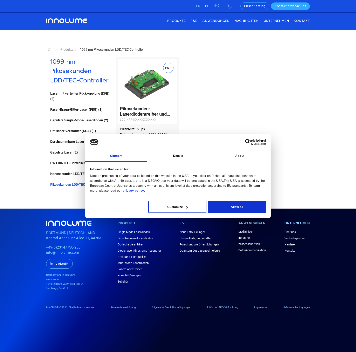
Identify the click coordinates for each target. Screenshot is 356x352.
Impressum (260, 307)
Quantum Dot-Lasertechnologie (200, 250)
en (198, 6)
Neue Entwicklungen (193, 232)
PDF (168, 68)
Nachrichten (246, 20)
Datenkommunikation (252, 250)
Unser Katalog (255, 6)
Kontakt (302, 20)
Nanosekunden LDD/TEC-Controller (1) (79, 174)
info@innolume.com (62, 252)
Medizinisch (245, 231)
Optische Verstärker (130, 244)
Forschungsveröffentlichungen (199, 244)
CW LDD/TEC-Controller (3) (70, 163)
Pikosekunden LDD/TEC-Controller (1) (78, 185)
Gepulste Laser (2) (64, 152)
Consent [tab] (116, 155)
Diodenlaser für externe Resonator (139, 250)
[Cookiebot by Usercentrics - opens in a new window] (248, 142)
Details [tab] (178, 155)
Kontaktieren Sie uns (290, 6)
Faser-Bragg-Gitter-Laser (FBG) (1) (76, 109)
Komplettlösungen (129, 275)
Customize (175, 207)
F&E (194, 20)
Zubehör (123, 281)
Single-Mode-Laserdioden (134, 232)
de (207, 6)
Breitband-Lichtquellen (132, 256)
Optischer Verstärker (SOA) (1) (73, 131)
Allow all (237, 207)
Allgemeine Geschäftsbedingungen (171, 307)
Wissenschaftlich (249, 244)
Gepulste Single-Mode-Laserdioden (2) (79, 120)
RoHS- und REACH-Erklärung (222, 307)
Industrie (244, 237)
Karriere (290, 244)
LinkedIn (62, 264)
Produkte (176, 20)
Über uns (290, 232)
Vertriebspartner (295, 238)
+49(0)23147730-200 (63, 247)
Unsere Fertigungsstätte (195, 238)
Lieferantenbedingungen (296, 307)
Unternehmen (297, 223)
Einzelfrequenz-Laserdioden (135, 238)
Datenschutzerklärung (123, 307)
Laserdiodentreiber (130, 269)
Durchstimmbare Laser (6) (69, 142)
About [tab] (239, 155)
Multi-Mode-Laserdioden (133, 263)
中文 (217, 6)
